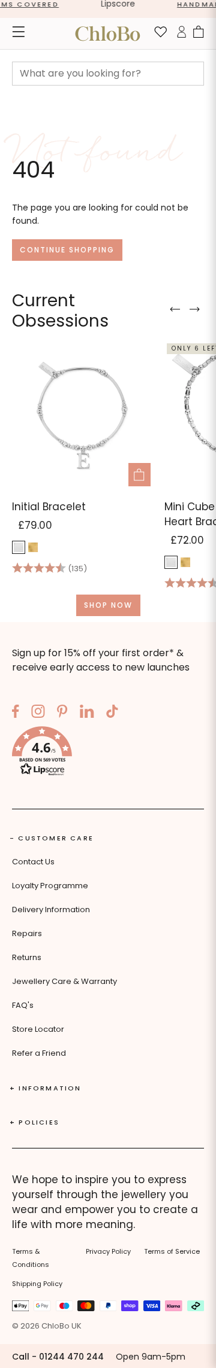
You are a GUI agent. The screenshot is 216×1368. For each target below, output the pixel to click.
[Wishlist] (161, 33)
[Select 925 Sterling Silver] (19, 547)
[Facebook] (15, 713)
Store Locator (38, 1029)
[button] (108, 753)
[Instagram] (38, 713)
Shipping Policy (37, 1283)
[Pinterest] (62, 713)
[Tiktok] (112, 713)
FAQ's (23, 1005)
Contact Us (33, 861)
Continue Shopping (67, 250)
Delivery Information (51, 909)
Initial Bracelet (49, 506)
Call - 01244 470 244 (58, 1357)
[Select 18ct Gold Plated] (33, 547)
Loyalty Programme (50, 885)
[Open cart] (198, 33)
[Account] (181, 33)
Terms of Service (172, 1251)
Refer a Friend (39, 1053)
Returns (26, 957)
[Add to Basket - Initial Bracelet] (139, 474)
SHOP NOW (108, 605)
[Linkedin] (87, 713)
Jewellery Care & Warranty (64, 981)
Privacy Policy (108, 1251)
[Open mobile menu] (18, 33)
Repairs (27, 933)
